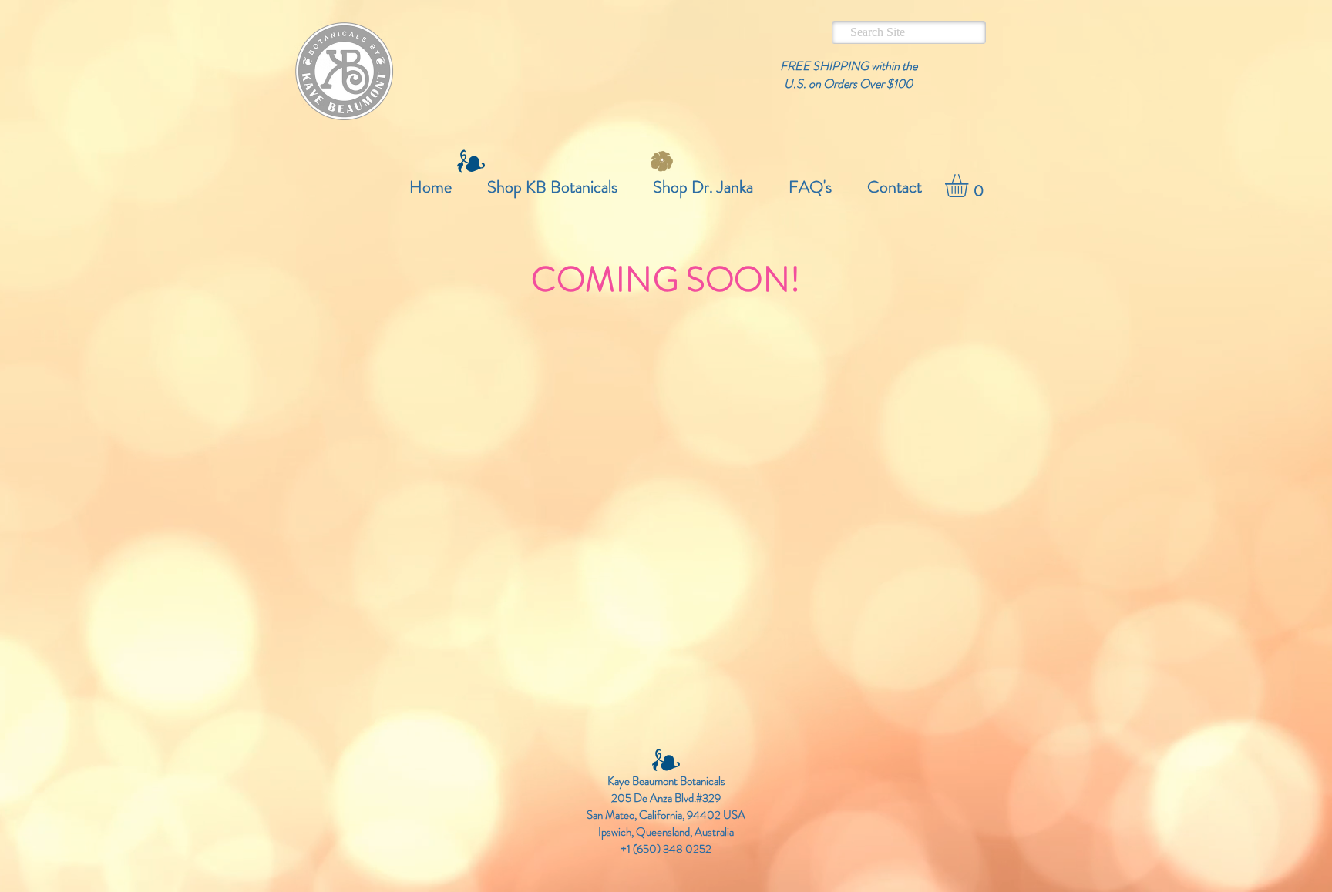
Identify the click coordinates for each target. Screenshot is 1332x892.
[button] (970, 185)
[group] (666, 344)
